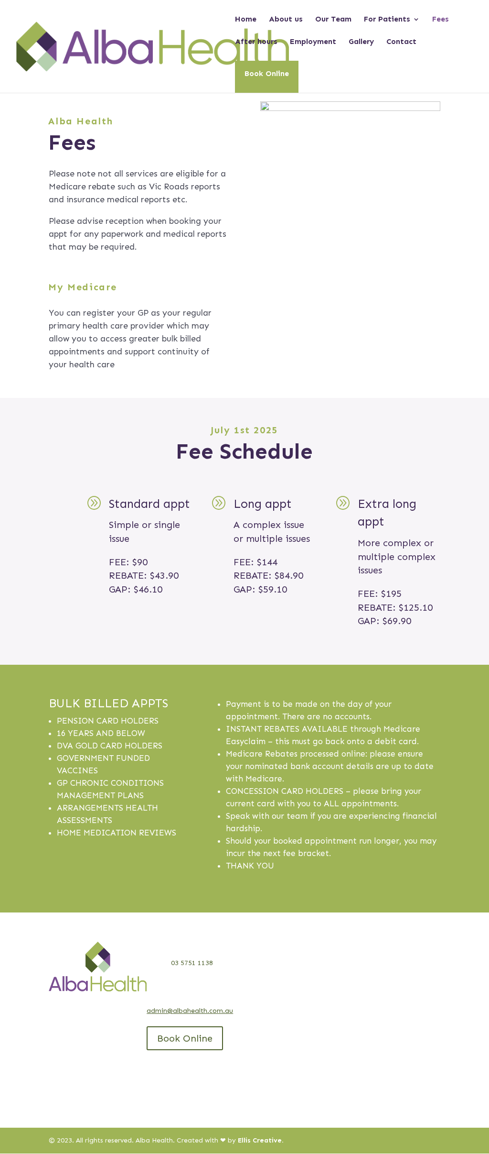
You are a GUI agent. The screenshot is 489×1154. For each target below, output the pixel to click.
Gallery (361, 42)
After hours (256, 42)
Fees (440, 19)
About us (286, 19)
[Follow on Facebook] (75, 999)
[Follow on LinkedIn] (56, 999)
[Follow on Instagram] (94, 999)
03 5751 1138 (192, 963)
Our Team (333, 19)
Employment (313, 42)
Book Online (266, 73)
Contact (401, 42)
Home (245, 19)
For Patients (387, 19)
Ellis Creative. (261, 1140)
